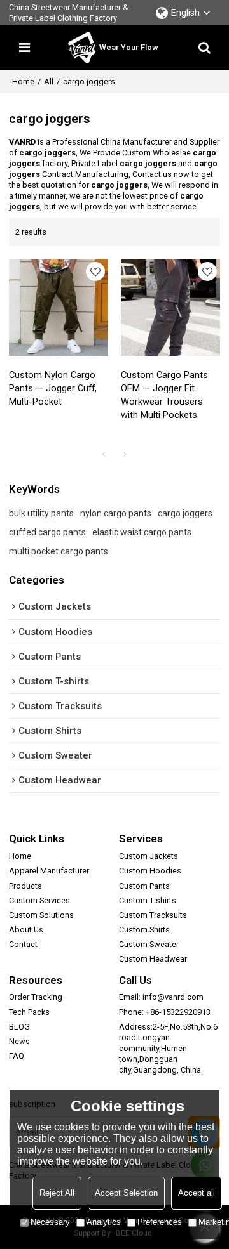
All (48, 81)
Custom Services (39, 900)
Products (25, 886)
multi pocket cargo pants (58, 551)
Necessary (50, 1222)
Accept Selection (126, 1193)
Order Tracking (35, 997)
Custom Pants (144, 886)
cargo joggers (185, 513)
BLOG (19, 1026)
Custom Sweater (149, 944)
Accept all (196, 1193)
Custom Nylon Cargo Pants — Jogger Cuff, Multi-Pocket (53, 388)
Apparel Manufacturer (49, 870)
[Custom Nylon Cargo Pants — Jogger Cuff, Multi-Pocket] (58, 307)
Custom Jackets (148, 856)
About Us (26, 929)
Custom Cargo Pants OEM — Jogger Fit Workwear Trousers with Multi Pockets (164, 395)
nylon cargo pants (115, 513)
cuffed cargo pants (47, 532)
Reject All (56, 1193)
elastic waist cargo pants (141, 532)
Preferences (159, 1222)
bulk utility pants (41, 513)
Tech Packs (29, 1012)
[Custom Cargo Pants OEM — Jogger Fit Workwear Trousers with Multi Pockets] (170, 307)
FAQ (16, 1056)
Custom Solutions (41, 915)
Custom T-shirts (147, 900)
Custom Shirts (144, 929)
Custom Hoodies (150, 870)
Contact (23, 944)
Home (23, 81)
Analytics (104, 1222)
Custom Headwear (153, 959)
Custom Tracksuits (153, 915)
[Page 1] (103, 454)
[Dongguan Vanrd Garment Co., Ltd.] (81, 47)
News (19, 1041)
